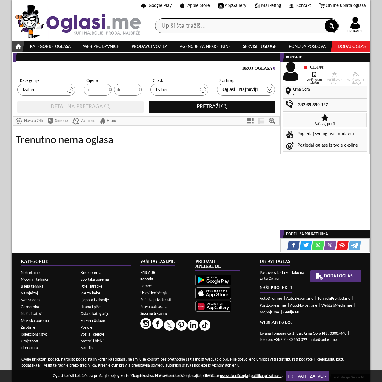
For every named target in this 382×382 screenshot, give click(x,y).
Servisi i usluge (259, 46)
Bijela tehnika (32, 286)
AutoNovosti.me (303, 305)
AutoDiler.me (271, 298)
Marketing (271, 5)
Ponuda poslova (307, 46)
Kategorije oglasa (50, 46)
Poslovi (86, 327)
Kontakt (303, 5)
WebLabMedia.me (336, 305)
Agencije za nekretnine (205, 46)
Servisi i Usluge (93, 321)
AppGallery (235, 5)
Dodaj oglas (352, 46)
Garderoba (30, 307)
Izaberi (29, 89)
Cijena (92, 80)
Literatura (29, 348)
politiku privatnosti (266, 376)
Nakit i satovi (31, 314)
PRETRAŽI (209, 107)
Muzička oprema (35, 321)
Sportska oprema (95, 279)
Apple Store (198, 5)
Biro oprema (91, 273)
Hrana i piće (91, 307)
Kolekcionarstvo (34, 334)
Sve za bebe (90, 293)
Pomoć (146, 286)
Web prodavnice (101, 46)
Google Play (160, 5)
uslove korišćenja (234, 376)
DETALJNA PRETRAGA (77, 107)
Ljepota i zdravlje (95, 300)
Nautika (87, 348)
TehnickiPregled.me (334, 298)
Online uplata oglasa (346, 5)
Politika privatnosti (155, 300)
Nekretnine (30, 273)
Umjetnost (29, 341)
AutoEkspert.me (299, 298)
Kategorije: (30, 80)
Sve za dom (30, 300)
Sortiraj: (226, 80)
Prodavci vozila (149, 46)
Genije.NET (292, 312)
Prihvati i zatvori (308, 376)
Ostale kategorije (95, 314)
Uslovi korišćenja (154, 293)
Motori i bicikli (92, 341)
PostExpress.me (273, 305)
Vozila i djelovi (92, 334)
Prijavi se (147, 272)
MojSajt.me (269, 312)
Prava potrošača (153, 307)
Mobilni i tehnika (35, 279)
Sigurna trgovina (154, 313)
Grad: (158, 80)
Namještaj (29, 293)
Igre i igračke (91, 286)
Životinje (28, 327)
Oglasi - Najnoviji (240, 89)
